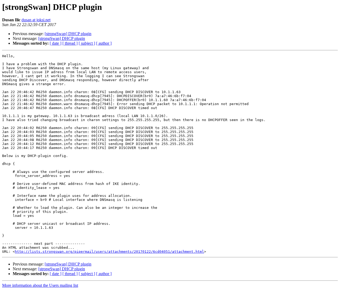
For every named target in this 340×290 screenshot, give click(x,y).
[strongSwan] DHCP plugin (68, 33)
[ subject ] (87, 43)
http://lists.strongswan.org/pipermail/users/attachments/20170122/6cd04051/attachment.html (109, 252)
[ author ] (104, 43)
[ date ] (55, 43)
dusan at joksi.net (36, 20)
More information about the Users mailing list (40, 285)
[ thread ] (70, 43)
